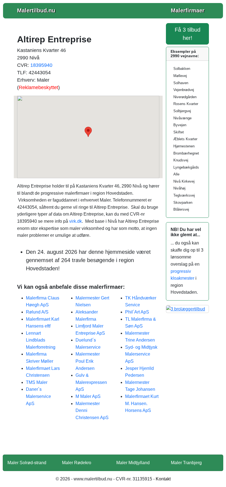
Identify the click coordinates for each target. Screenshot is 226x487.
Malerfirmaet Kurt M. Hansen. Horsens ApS (141, 403)
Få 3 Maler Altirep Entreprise (88, 441)
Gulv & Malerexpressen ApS (91, 382)
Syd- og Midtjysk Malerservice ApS (141, 354)
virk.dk (75, 221)
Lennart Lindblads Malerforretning (40, 340)
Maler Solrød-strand (26, 462)
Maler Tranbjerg (186, 462)
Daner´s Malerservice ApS (38, 396)
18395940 (41, 65)
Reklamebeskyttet (38, 87)
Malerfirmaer (188, 10)
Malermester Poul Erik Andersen (88, 361)
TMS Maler (36, 382)
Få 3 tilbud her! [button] (187, 34)
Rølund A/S (37, 312)
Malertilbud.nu (36, 10)
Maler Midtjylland (133, 462)
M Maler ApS (88, 396)
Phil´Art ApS (137, 312)
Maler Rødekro (76, 462)
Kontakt (163, 479)
